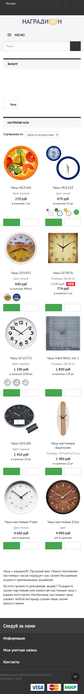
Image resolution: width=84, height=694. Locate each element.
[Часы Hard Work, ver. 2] (63, 333)
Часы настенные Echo (63, 522)
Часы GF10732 (21, 358)
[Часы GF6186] (21, 418)
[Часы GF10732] (21, 333)
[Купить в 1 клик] (30, 222)
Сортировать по (13, 134)
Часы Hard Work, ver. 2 (63, 358)
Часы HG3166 (21, 187)
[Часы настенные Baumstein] (63, 418)
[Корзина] (77, 3)
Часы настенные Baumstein (63, 445)
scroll (75, 676)
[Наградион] (42, 23)
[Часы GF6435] (21, 248)
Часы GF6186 (21, 443)
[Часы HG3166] (21, 163)
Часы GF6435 (21, 273)
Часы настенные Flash (21, 522)
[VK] (69, 4)
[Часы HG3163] (63, 163)
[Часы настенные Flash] (21, 497)
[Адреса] (61, 4)
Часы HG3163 (63, 187)
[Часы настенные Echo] (63, 497)
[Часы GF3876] (63, 248)
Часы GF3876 (63, 273)
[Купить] (11, 222)
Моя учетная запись (20, 650)
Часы (13, 104)
